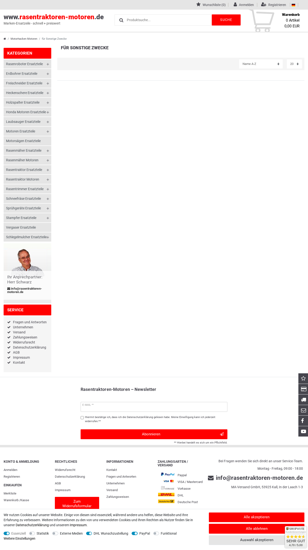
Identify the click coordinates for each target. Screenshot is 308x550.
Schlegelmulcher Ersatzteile (26, 237)
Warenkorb (11, 500)
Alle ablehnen (257, 528)
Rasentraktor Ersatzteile (24, 170)
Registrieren (12, 476)
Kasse (24, 500)
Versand (19, 332)
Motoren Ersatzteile (20, 131)
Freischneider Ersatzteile (24, 83)
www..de (54, 19)
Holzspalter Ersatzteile (22, 102)
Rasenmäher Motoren (22, 160)
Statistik (43, 533)
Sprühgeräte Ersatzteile (23, 208)
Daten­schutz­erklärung (70, 476)
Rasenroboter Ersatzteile (24, 64)
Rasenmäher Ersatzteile (23, 150)
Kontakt (19, 362)
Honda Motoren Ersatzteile (26, 112)
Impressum (21, 357)
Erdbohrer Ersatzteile (21, 73)
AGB (16, 352)
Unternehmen (23, 327)
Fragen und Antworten (30, 322)
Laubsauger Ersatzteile (23, 122)
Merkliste (10, 493)
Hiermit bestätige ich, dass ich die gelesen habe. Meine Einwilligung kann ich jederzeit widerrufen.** (150, 419)
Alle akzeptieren (257, 517)
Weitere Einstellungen (19, 538)
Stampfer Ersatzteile (21, 218)
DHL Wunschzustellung (111, 533)
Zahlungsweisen (25, 337)
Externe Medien (71, 533)
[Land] (293, 5)
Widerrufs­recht (65, 470)
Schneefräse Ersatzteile (23, 198)
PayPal (144, 533)
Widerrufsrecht (24, 342)
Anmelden (10, 470)
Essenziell (18, 533)
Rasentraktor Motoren (22, 179)
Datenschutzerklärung (29, 347)
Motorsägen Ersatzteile (23, 141)
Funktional (169, 533)
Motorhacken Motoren (24, 38)
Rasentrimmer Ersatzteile (25, 189)
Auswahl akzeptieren (256, 540)
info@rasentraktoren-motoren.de (24, 290)
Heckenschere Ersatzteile (24, 93)
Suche (226, 20)
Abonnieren (151, 434)
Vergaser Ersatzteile (21, 227)
